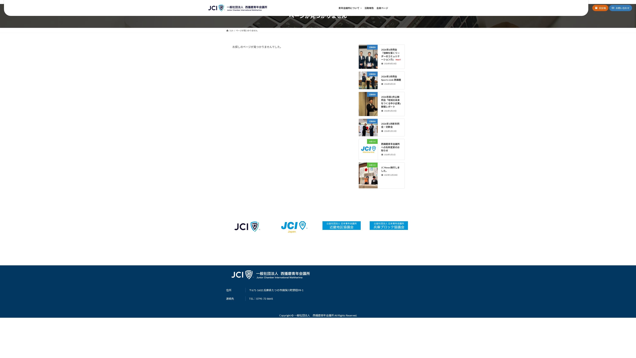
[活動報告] (368, 58)
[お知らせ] (368, 156)
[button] (600, 8)
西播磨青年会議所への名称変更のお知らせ (390, 147)
